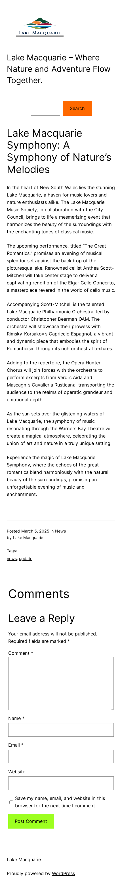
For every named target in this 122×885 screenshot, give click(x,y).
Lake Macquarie (24, 859)
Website (16, 771)
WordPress (63, 873)
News (60, 531)
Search (77, 108)
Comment (20, 653)
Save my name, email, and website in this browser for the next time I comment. (60, 801)
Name (16, 718)
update (25, 558)
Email (16, 745)
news (12, 558)
